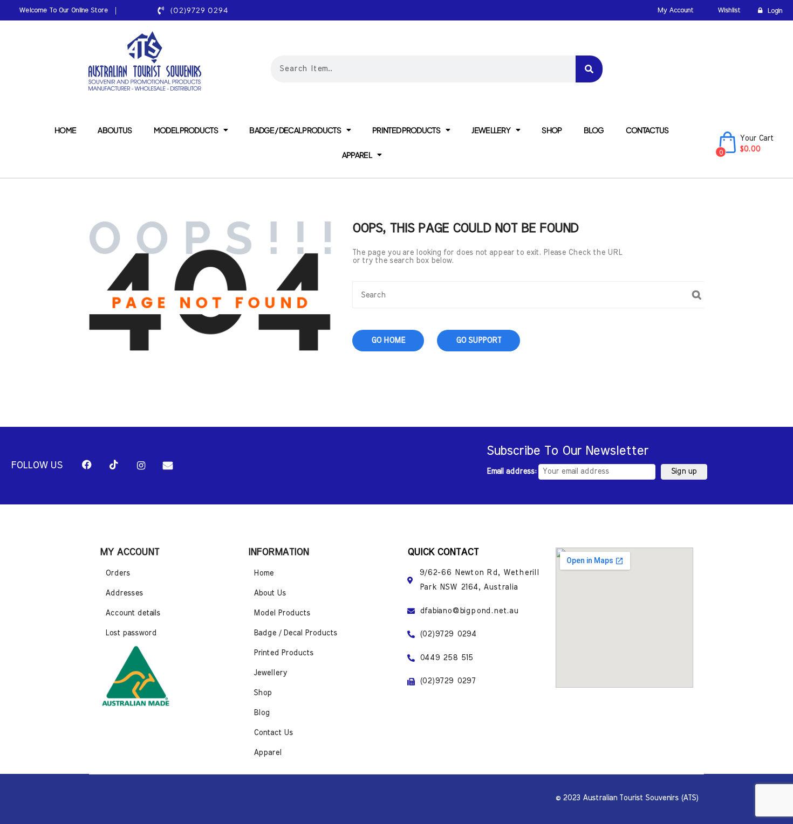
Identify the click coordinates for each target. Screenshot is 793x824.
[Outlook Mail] (168, 465)
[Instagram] (141, 465)
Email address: (512, 471)
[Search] (589, 69)
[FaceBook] (87, 465)
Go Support (478, 340)
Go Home (388, 340)
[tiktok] (114, 465)
